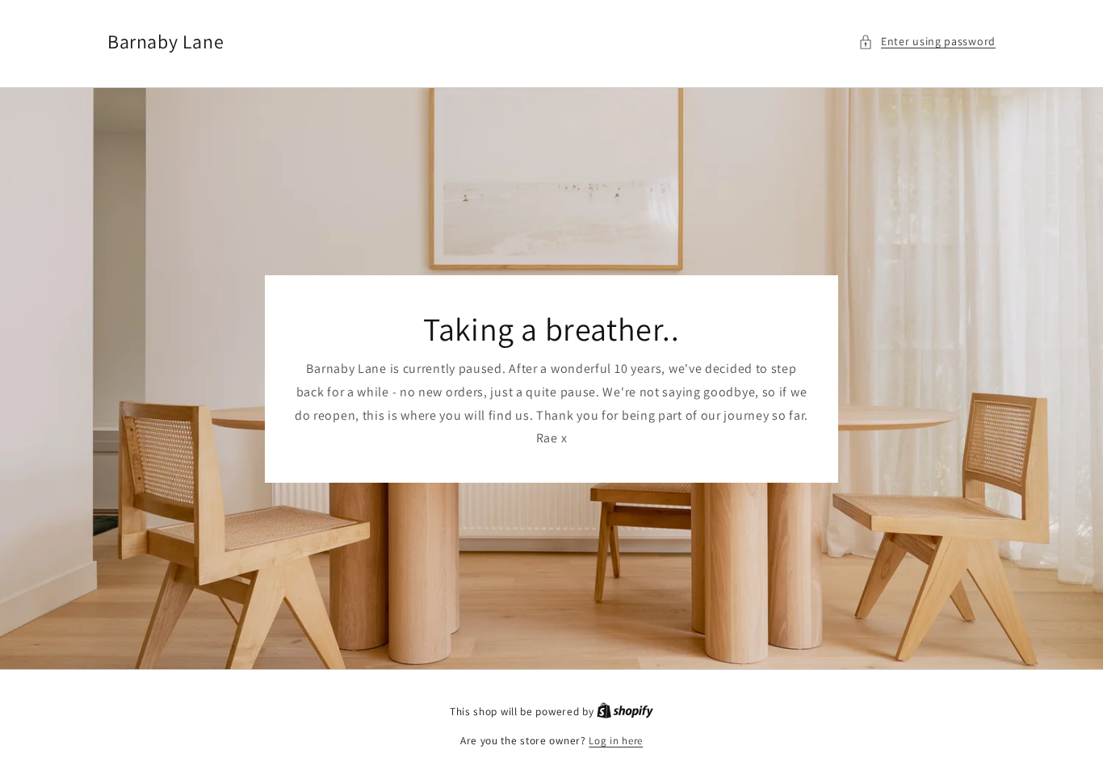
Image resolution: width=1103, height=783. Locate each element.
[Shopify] (625, 711)
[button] (927, 41)
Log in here (616, 740)
